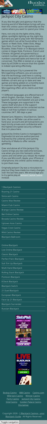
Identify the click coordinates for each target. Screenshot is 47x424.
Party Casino (13, 398)
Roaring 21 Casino (10, 191)
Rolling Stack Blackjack (13, 272)
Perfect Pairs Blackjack (13, 258)
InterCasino (11, 402)
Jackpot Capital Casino (31, 175)
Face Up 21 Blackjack (12, 299)
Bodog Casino (10, 392)
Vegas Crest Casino (11, 227)
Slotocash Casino (10, 196)
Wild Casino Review (11, 232)
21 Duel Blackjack (10, 290)
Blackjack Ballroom (11, 236)
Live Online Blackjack (12, 249)
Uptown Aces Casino (12, 223)
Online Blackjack (10, 245)
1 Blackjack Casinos (11, 187)
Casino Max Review (11, 200)
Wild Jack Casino (15, 395)
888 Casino (24, 392)
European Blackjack (11, 295)
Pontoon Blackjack (11, 277)
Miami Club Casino (11, 205)
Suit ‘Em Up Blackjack (12, 263)
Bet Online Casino (10, 214)
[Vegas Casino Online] (22, 11)
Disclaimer (23, 405)
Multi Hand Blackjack (12, 268)
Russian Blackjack (10, 308)
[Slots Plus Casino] (23, 330)
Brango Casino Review (13, 209)
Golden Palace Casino (30, 402)
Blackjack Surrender (11, 304)
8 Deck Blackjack (10, 281)
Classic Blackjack (10, 254)
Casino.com (38, 392)
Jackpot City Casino (31, 398)
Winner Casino (33, 395)
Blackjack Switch (10, 286)
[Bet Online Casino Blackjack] (23, 369)
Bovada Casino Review (13, 218)
